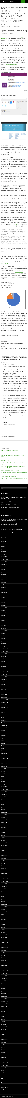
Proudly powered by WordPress (7, 1096)
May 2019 (3, 687)
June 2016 (3, 773)
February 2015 (4, 812)
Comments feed (4, 1087)
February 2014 (4, 842)
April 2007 (3, 1052)
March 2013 (3, 871)
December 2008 (4, 1001)
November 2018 (4, 702)
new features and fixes (11, 64)
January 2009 (4, 998)
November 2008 (4, 1003)
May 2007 (3, 1049)
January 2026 (4, 556)
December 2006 (4, 1062)
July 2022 (3, 618)
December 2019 (4, 671)
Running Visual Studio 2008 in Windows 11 (10, 507)
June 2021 (3, 638)
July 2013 (3, 860)
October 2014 (4, 822)
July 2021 (3, 635)
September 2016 (4, 766)
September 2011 (4, 917)
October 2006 (4, 1067)
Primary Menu (26, 1)
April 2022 (3, 625)
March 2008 (3, 1024)
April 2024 (3, 587)
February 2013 (4, 873)
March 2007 (3, 1055)
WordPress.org (4, 1089)
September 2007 (4, 1039)
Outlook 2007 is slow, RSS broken (8, 476)
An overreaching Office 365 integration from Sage (12, 342)
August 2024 (3, 582)
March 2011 (3, 932)
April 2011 (3, 929)
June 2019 (3, 684)
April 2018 (3, 720)
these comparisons (14, 186)
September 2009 (4, 978)
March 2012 (3, 901)
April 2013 (3, 868)
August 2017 (3, 738)
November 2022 (4, 610)
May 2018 (3, 717)
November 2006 (4, 1065)
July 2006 (3, 1072)
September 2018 (4, 707)
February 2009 (4, 996)
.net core (4, 335)
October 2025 (4, 561)
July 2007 (3, 1044)
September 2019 (4, 679)
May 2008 (3, 1019)
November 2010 (4, 942)
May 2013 (3, 865)
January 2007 (4, 1060)
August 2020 (3, 656)
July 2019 (3, 681)
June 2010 (3, 955)
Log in (2, 1082)
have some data (19, 272)
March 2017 (3, 750)
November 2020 (4, 651)
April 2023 (3, 605)
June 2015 (3, 802)
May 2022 (3, 623)
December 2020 (4, 648)
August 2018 (3, 710)
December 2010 (4, 940)
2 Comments (18, 26)
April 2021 (3, 641)
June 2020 (3, 661)
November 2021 (4, 633)
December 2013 (4, 848)
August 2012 (3, 888)
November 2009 (4, 973)
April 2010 (3, 960)
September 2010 (4, 947)
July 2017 (3, 740)
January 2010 (4, 968)
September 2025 (4, 564)
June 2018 (3, 715)
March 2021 (3, 643)
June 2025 (3, 569)
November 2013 (4, 850)
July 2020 (3, 658)
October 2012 (4, 883)
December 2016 (4, 758)
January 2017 (4, 756)
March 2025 (3, 574)
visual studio (23, 7)
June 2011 (3, 924)
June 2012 (3, 894)
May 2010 (3, 957)
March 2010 (3, 963)
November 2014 (4, 819)
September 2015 (4, 794)
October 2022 (4, 612)
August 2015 (3, 796)
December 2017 (4, 730)
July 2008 (3, 1014)
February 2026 (4, 554)
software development (14, 7)
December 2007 (4, 1032)
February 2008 (4, 1026)
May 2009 (3, 988)
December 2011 (4, 909)
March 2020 (3, 666)
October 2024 (4, 579)
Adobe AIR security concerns (7, 453)
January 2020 (4, 669)
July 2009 (3, 983)
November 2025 (4, 559)
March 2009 (3, 993)
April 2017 (3, 748)
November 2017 (4, 733)
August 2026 (3, 541)
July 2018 (3, 712)
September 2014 (4, 825)
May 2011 (3, 927)
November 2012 (4, 881)
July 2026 (3, 543)
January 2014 (4, 845)
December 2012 (4, 878)
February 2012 (4, 904)
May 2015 (3, 804)
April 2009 (3, 991)
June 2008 (3, 1016)
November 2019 (4, 674)
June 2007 (3, 1047)
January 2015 (4, 814)
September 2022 (4, 615)
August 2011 (3, 919)
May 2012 (3, 896)
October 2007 (4, 1037)
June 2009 (3, 986)
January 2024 (4, 595)
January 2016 (4, 786)
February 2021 (4, 646)
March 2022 (3, 628)
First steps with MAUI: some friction (9, 504)
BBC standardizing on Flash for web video (10, 470)
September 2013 (4, 855)
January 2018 (4, 727)
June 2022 (3, 620)
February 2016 (4, 784)
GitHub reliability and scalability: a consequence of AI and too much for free (14, 520)
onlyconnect (11, 26)
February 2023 (4, 607)
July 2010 (3, 952)
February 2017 (4, 753)
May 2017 (3, 745)
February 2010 (4, 965)
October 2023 (4, 600)
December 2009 (4, 970)
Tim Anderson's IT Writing (8, 1)
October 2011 (4, 914)
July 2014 (3, 830)
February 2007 (4, 1057)
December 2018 (4, 699)
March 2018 (3, 722)
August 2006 (3, 1070)
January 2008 (4, 1029)
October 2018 (4, 704)
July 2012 (3, 891)
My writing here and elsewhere (15, 526)
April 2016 (3, 779)
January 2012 (4, 906)
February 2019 (4, 694)
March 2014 (3, 840)
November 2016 (4, 761)
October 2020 (4, 653)
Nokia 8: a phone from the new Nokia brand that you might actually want (14, 348)
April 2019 (3, 689)
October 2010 (4, 945)
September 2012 (4, 886)
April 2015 (3, 807)
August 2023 (3, 602)
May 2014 (3, 835)
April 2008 (3, 1021)
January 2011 (4, 937)
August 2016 (3, 768)
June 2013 (3, 863)
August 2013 (3, 858)
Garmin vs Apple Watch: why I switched (9, 450)
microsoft (5, 7)
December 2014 (4, 817)
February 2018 (4, 725)
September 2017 (4, 735)
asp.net (9, 335)
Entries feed (3, 1084)
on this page (15, 224)
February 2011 (4, 934)
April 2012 (3, 899)
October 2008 (4, 1006)
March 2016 (3, 781)
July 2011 (3, 922)
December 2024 (4, 577)
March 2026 (3, 551)
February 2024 (4, 592)
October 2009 (4, 975)
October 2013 (4, 853)
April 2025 (3, 572)
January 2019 (4, 697)
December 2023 (4, 597)
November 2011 (4, 911)
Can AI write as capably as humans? (8, 510)
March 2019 (3, 692)
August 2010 (3, 950)
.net (2, 7)
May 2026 (3, 546)
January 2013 (4, 876)
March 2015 (3, 809)
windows (3, 8)
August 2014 (3, 827)
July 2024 (3, 584)
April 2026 (3, 549)
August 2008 (3, 1011)
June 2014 (3, 832)
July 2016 (3, 771)
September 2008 (4, 1009)
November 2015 (4, 789)
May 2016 (3, 776)
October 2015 (4, 791)
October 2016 (4, 763)
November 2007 (4, 1034)
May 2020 (3, 664)
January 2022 (4, 630)
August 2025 (3, 566)
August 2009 (3, 980)
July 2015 (3, 799)
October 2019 (4, 676)
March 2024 (3, 589)
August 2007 (3, 1042)
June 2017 (3, 743)
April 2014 (3, 837)
